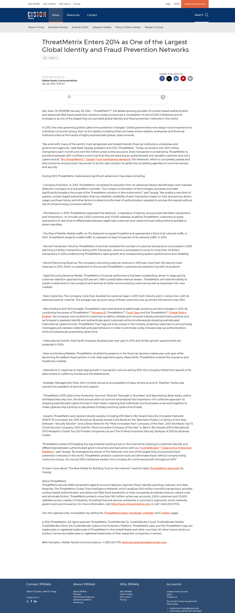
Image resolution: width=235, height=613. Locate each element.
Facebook (135, 513)
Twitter (165, 513)
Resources (73, 15)
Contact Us (31, 597)
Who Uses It (64, 4)
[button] (117, 96)
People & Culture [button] (154, 27)
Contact (92, 15)
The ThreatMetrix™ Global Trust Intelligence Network (95, 159)
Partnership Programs (83, 597)
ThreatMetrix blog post (165, 468)
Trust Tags (133, 312)
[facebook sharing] (162, 79)
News (55, 15)
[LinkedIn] (35, 601)
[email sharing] (190, 79)
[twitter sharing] (169, 79)
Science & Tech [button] (80, 27)
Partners (77, 594)
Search (199, 14)
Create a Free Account (194, 4)
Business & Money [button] (58, 27)
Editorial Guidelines (82, 599)
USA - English (49, 58)
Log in (169, 594)
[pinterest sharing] (183, 79)
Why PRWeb (34, 4)
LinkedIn (148, 513)
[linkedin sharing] (176, 79)
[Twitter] (27, 601)
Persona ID (99, 312)
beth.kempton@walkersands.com (144, 542)
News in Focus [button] (36, 27)
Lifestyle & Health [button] (101, 27)
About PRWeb (80, 591)
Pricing (77, 4)
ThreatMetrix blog (116, 513)
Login (168, 4)
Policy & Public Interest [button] (128, 27)
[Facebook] (31, 601)
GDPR (177, 4)
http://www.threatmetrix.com (130, 504)
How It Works (49, 4)
